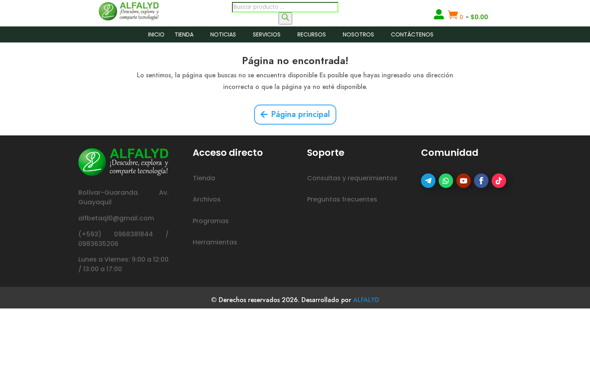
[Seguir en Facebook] (481, 180)
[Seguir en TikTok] (499, 180)
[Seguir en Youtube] (463, 180)
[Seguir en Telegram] (428, 180)
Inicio (156, 34)
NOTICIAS (223, 34)
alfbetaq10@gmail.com (116, 218)
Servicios (267, 34)
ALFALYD (366, 299)
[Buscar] (285, 18)
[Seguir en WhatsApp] (446, 180)
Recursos (311, 34)
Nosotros (358, 34)
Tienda (184, 34)
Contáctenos (412, 34)
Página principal (300, 114)
